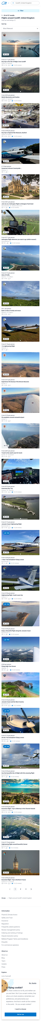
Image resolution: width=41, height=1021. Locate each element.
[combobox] (25, 3)
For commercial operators (10, 945)
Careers (4, 964)
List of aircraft (6, 976)
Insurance (5, 921)
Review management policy (11, 930)
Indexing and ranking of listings (12, 933)
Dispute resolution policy (10, 936)
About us (5, 955)
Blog (3, 958)
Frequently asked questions (11, 927)
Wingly (4, 898)
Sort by (4, 24)
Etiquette (4, 942)
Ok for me (20, 1014)
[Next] (31, 889)
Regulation (5, 924)
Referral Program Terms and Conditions (15, 939)
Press (3, 967)
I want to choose (20, 1009)
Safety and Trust (7, 918)
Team (3, 961)
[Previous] (10, 889)
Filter (21, 11)
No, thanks (32, 983)
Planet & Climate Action (9, 915)
